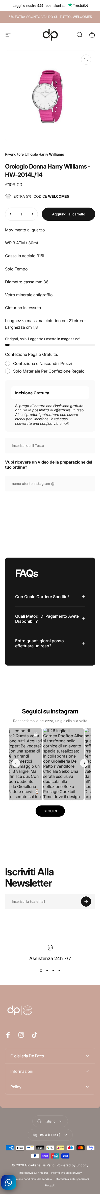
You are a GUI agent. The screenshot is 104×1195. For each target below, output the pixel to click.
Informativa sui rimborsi (33, 1172)
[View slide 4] (59, 971)
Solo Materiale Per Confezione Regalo (49, 371)
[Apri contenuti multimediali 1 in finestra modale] (86, 59)
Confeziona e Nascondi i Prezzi (42, 363)
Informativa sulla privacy (66, 1172)
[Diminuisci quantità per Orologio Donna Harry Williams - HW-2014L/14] (10, 214)
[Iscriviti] (86, 901)
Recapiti (50, 1185)
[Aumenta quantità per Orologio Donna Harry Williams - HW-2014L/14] (32, 214)
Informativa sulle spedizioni (72, 1179)
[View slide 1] (41, 971)
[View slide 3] (53, 971)
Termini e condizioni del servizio (31, 1179)
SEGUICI (50, 811)
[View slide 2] (47, 971)
